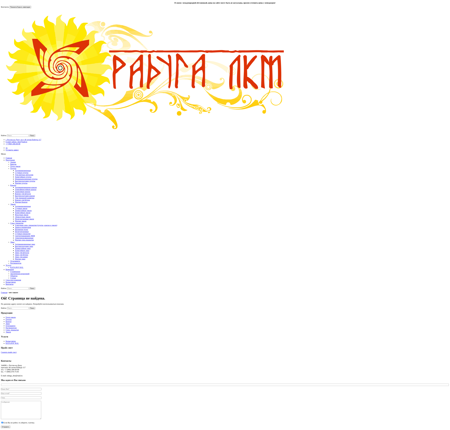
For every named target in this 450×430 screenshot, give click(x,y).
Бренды (13, 164)
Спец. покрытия (16, 223)
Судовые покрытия (22, 234)
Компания (10, 269)
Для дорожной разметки (24, 198)
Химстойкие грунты (23, 177)
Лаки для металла (22, 253)
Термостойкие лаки (23, 248)
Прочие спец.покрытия (24, 240)
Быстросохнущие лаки (24, 246)
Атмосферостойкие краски (25, 190)
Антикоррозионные (23, 171)
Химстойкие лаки (22, 251)
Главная (9, 158)
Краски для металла (23, 194)
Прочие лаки (20, 259)
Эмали (13, 204)
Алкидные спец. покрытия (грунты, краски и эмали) (36, 225)
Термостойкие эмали (23, 211)
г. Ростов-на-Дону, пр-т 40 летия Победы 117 (23, 140)
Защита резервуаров (23, 227)
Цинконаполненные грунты (26, 179)
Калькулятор (11, 282)
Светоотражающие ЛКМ (25, 236)
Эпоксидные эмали (22, 217)
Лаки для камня (21, 257)
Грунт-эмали (15, 166)
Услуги (8, 265)
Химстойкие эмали (22, 213)
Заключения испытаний (19, 274)
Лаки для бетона (21, 255)
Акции (13, 162)
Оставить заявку (12, 150)
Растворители (15, 263)
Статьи (13, 278)
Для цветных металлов (24, 175)
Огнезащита (15, 261)
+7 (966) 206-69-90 (13, 144)
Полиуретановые (22, 232)
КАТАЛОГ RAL (16, 267)
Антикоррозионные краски (26, 187)
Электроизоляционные (24, 238)
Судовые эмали (21, 208)
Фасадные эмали (21, 215)
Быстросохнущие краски (25, 196)
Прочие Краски (21, 202)
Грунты (13, 168)
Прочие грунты (21, 183)
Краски (13, 185)
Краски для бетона (22, 200)
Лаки (12, 242)
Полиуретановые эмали (24, 219)
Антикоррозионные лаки (25, 244)
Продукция (10, 160)
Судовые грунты (21, 173)
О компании (15, 272)
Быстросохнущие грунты (25, 181)
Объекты (13, 276)
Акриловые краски (22, 192)
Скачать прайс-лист (9, 352)
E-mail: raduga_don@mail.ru (16, 142)
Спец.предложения (13, 280)
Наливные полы (21, 229)
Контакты (9, 284)
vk (7, 148)
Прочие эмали (20, 221)
